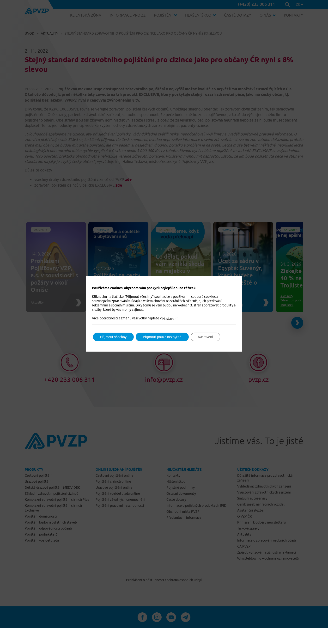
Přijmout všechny (113, 337)
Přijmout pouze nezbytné (162, 337)
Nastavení (169, 319)
